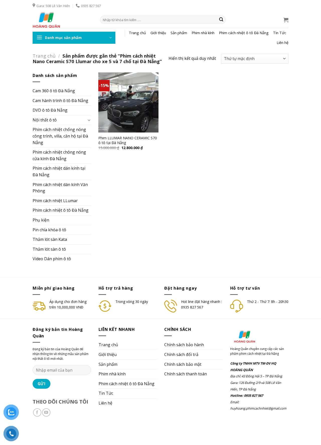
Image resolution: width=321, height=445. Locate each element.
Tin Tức (279, 32)
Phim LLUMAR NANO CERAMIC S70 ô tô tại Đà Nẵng (127, 140)
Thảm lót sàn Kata (50, 239)
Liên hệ (282, 42)
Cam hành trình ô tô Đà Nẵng (60, 100)
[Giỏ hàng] (285, 19)
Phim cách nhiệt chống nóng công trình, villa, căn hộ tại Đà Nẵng (60, 136)
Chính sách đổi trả (181, 354)
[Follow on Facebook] (37, 412)
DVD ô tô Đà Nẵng (50, 110)
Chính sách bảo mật (182, 364)
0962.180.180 (43, 432)
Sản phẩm (179, 32)
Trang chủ (137, 32)
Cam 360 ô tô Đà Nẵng (54, 91)
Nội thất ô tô (45, 120)
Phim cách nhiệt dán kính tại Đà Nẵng (59, 171)
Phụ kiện (41, 220)
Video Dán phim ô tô (52, 258)
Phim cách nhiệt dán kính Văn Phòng (60, 188)
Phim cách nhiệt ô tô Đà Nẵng (244, 32)
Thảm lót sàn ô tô (49, 249)
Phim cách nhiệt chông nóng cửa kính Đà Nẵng (59, 155)
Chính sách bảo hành (184, 344)
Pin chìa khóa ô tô (49, 230)
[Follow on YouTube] (46, 412)
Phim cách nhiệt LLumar (55, 200)
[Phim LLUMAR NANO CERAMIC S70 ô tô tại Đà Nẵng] (128, 102)
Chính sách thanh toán (185, 374)
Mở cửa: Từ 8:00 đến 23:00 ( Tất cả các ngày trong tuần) (126, 432)
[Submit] (221, 20)
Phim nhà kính (203, 32)
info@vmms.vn (68, 432)
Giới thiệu (158, 32)
